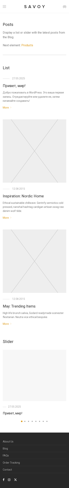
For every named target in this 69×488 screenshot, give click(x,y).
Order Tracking (11, 462)
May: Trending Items (19, 306)
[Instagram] (9, 479)
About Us (8, 441)
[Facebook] (3, 479)
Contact (7, 469)
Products (27, 45)
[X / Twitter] (15, 479)
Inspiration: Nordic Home (23, 196)
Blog (5, 448)
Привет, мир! (14, 86)
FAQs (6, 455)
